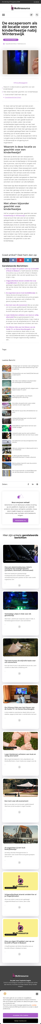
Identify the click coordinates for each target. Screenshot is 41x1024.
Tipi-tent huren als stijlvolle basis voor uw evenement (20, 661)
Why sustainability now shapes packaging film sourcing (22, 396)
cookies (34, 1005)
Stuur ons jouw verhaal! (20, 502)
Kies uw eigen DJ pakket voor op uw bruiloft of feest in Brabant (19, 942)
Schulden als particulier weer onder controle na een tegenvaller (23, 404)
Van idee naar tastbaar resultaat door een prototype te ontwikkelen (24, 381)
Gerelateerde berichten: (13, 97)
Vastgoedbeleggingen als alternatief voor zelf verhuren (24, 419)
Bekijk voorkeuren (20, 1021)
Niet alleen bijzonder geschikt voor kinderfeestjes (20, 92)
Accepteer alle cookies (20, 1015)
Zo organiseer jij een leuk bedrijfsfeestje (20, 293)
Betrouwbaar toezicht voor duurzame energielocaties (24, 464)
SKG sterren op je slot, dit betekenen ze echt (24, 411)
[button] (37, 994)
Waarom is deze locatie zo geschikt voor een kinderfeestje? (18, 88)
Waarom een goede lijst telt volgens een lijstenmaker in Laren (25, 389)
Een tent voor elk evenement (16, 305)
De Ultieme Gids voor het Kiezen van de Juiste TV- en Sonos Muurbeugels (20, 708)
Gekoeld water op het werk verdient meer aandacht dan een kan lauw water (25, 434)
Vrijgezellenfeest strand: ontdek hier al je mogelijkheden (20, 895)
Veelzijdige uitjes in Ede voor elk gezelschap (18, 614)
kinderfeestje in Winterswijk (14, 216)
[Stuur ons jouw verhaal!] (20, 496)
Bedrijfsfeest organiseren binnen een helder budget (24, 426)
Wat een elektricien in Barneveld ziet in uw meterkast (25, 449)
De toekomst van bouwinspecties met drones (24, 441)
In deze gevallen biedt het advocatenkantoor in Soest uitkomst (24, 456)
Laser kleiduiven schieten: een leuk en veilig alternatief (20, 755)
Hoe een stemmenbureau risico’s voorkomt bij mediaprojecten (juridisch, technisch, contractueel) (19, 568)
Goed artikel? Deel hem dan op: (16, 94)
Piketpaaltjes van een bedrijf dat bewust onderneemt (25, 374)
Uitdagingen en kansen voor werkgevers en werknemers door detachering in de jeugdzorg (25, 367)
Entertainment (11, 39)
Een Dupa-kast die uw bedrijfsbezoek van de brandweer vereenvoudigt (24, 471)
